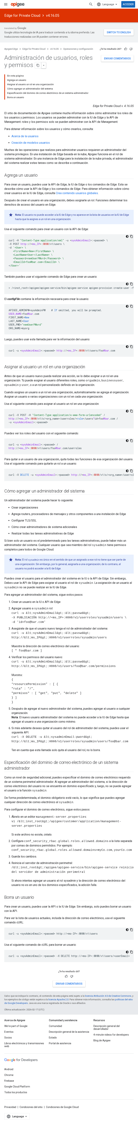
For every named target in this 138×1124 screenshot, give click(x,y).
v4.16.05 (52, 15)
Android (8, 1069)
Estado (53, 1037)
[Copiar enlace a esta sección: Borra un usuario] (37, 897)
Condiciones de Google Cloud (62, 1107)
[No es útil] (131, 49)
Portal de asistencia (60, 1043)
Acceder (128, 4)
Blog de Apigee (102, 1040)
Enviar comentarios (117, 58)
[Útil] (125, 49)
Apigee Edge (11, 49)
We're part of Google (15, 1026)
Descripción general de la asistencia (69, 1031)
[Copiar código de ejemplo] (131, 236)
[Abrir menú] (5, 4)
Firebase (9, 1080)
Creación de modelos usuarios (31, 142)
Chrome (8, 1075)
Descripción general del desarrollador (106, 1027)
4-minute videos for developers (111, 1034)
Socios (8, 1037)
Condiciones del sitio (31, 1107)
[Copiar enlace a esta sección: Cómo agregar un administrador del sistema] (88, 491)
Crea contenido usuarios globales (77, 193)
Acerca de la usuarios (25, 136)
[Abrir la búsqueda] (91, 4)
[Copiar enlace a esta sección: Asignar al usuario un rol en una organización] (88, 367)
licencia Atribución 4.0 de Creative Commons (108, 996)
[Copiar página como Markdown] (38, 65)
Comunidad (55, 1026)
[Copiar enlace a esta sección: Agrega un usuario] (41, 175)
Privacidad (10, 1107)
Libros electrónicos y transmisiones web (24, 1045)
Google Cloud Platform (17, 1086)
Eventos (8, 1031)
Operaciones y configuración (78, 49)
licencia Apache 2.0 (58, 999)
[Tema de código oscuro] (127, 236)
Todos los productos (15, 1092)
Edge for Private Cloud (22, 15)
